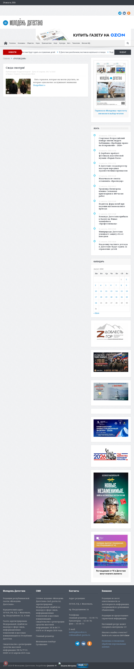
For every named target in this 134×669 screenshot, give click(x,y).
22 (122, 297)
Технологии (76, 43)
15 (122, 291)
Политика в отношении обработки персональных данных (114, 644)
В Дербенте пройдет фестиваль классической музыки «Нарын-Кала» (111, 155)
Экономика (21, 43)
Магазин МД (86, 43)
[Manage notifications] (6, 663)
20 (111, 297)
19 (106, 297)
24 (96, 303)
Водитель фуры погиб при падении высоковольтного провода (112, 206)
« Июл (96, 313)
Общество (30, 43)
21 (116, 297)
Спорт (55, 43)
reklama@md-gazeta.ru (79, 635)
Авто (68, 43)
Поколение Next (19, 8)
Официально (33, 8)
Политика (12, 43)
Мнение (7, 8)
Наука (38, 43)
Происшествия (47, 43)
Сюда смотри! (15, 67)
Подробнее (38, 85)
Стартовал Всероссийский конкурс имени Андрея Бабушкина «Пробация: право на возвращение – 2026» (113, 142)
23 (127, 297)
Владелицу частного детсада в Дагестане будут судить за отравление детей (113, 246)
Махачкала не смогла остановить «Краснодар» (111, 179)
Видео (10, 74)
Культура (62, 43)
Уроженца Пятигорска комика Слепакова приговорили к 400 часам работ (111, 192)
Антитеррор (55, 8)
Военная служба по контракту (107, 8)
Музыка (65, 8)
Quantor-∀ (52, 665)
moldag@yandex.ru (78, 632)
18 (101, 297)
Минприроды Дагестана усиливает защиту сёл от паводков (111, 234)
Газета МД (44, 8)
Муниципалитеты (77, 8)
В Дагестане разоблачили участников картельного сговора (63, 52)
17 (96, 297)
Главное (17, 74)
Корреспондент (24, 72)
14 (116, 291)
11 (101, 291)
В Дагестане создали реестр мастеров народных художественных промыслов (113, 168)
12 (106, 291)
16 (127, 291)
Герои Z (90, 8)
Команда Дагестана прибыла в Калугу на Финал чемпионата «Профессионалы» (113, 220)
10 (96, 291)
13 (111, 291)
